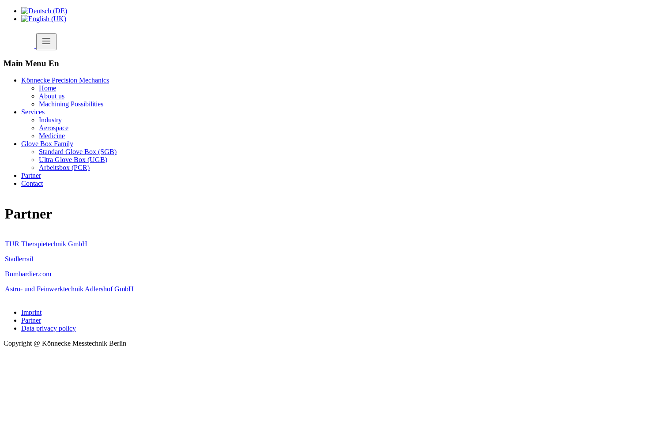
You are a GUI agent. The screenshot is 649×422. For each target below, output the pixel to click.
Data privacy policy (48, 328)
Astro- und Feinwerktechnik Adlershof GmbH (69, 289)
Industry (50, 120)
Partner (31, 175)
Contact (32, 183)
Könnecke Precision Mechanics (65, 80)
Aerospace (53, 128)
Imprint (31, 312)
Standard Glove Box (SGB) (78, 151)
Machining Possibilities (71, 104)
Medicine (52, 135)
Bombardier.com (28, 274)
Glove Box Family (47, 143)
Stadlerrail (19, 259)
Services (33, 112)
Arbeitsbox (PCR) (64, 167)
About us (51, 96)
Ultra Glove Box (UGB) (73, 159)
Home (47, 88)
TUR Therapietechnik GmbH (46, 244)
